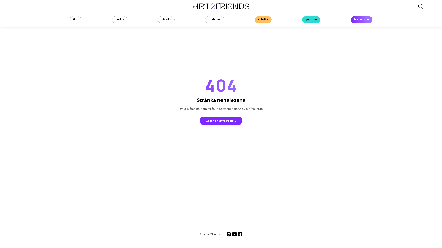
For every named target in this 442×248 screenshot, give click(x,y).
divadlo (166, 19)
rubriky (263, 19)
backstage (361, 19)
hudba (120, 19)
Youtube (311, 19)
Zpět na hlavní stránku (221, 120)
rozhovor (215, 19)
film (75, 19)
